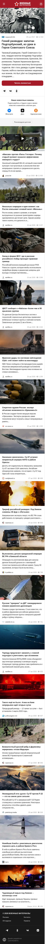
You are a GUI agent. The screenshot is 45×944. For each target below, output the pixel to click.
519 (41, 862)
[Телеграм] (7, 930)
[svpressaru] (3, 523)
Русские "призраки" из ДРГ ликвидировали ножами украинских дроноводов (22, 604)
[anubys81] (3, 175)
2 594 (41, 277)
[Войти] (41, 4)
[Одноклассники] (17, 930)
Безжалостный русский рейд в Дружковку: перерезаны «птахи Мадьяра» (21, 748)
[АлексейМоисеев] (3, 862)
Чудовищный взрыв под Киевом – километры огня (17, 894)
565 (41, 763)
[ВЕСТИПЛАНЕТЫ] (3, 478)
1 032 (41, 426)
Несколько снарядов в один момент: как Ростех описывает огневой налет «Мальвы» (22, 208)
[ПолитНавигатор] (3, 716)
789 (41, 572)
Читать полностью (22, 83)
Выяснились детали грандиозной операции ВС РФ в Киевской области (22, 555)
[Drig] (3, 622)
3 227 (41, 225)
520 (41, 812)
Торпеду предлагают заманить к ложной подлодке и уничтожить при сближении (20, 654)
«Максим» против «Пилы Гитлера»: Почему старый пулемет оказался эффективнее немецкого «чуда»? (22, 157)
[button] (4, 91)
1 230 (41, 376)
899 (41, 478)
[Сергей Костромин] (3, 377)
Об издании (7, 921)
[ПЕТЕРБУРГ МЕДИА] (3, 812)
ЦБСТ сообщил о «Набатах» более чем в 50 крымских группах (22, 309)
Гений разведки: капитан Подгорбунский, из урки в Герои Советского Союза (19, 44)
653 (41, 671)
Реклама (6, 917)
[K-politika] (3, 572)
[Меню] (4, 4)
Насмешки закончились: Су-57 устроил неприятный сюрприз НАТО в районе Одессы (20, 459)
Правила (27, 921)
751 (41, 622)
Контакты (27, 917)
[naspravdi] (3, 37)
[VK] (27, 930)
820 (41, 523)
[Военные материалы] (22, 4)
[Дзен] (37, 930)
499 (41, 906)
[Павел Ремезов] (3, 277)
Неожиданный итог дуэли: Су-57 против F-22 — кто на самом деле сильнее (22, 795)
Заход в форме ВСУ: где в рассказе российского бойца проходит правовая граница (20, 258)
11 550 (40, 175)
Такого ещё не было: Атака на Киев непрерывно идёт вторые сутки (18, 703)
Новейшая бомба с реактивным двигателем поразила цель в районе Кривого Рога (22, 844)
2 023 (41, 327)
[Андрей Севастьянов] (3, 225)
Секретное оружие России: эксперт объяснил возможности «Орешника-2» (19, 408)
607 (41, 716)
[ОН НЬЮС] (3, 426)
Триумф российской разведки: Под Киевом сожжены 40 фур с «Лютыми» (21, 510)
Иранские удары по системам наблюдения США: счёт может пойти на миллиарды (21, 359)
